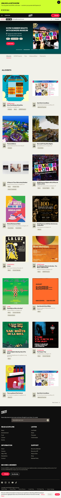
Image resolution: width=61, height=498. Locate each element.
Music (8, 41)
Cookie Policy (30, 489)
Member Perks (34, 458)
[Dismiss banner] (58, 2)
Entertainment (5, 432)
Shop (32, 456)
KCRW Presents (14, 41)
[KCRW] (4, 413)
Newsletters (4, 456)
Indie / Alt (22, 41)
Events (3, 440)
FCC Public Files (39, 489)
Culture (3, 437)
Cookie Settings (50, 489)
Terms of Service (21, 489)
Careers (3, 451)
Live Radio (33, 430)
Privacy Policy (12, 489)
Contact (3, 458)
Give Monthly (15, 474)
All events (8, 56)
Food (2, 435)
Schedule (57, 19)
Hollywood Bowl (33, 56)
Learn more (10, 46)
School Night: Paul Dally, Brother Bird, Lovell (16, 30)
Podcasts (33, 435)
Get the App (6, 10)
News (2, 430)
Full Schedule (34, 437)
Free (25, 56)
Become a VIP (34, 451)
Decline (50, 494)
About (2, 448)
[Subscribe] (48, 420)
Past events (43, 56)
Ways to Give (34, 453)
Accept (57, 494)
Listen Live (7, 15)
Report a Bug (4, 489)
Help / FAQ (4, 453)
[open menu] (2, 15)
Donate (56, 15)
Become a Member (36, 448)
